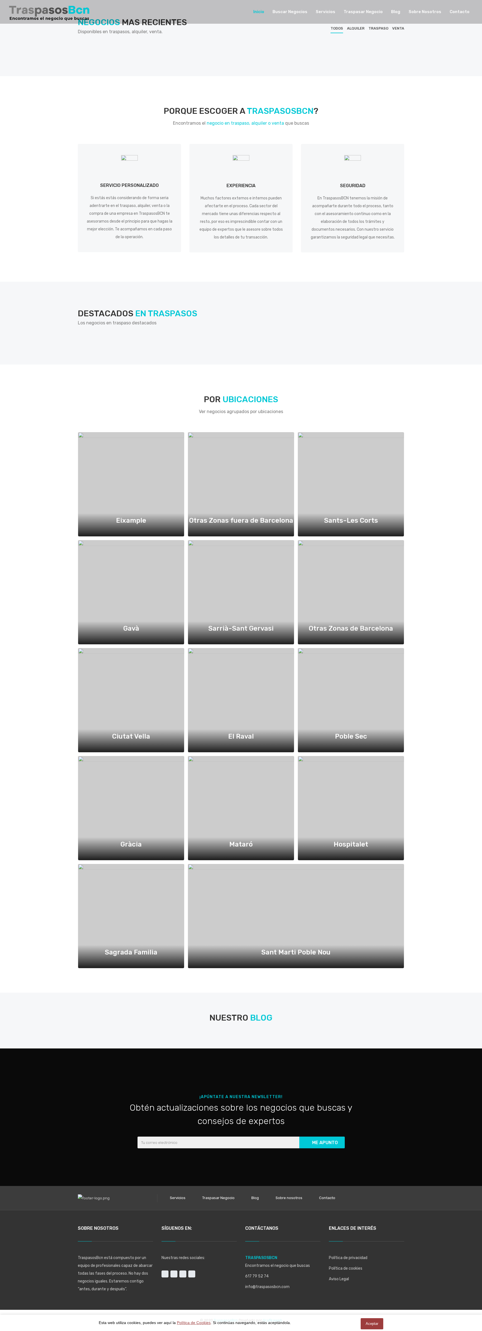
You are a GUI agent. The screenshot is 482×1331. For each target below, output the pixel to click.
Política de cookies (345, 1268)
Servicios (177, 1198)
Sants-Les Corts (351, 520)
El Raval (241, 736)
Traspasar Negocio (218, 1198)
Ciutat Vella (131, 736)
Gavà (131, 628)
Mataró (241, 844)
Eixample (131, 520)
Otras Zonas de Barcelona (351, 628)
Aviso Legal (339, 1279)
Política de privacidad (348, 1257)
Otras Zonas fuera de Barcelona (241, 520)
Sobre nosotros (289, 1198)
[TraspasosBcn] (49, 12)
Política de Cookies (194, 1323)
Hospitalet (351, 844)
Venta (398, 28)
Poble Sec (351, 736)
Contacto (327, 1198)
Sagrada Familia (131, 952)
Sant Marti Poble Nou (296, 952)
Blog (255, 1198)
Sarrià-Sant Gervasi (241, 628)
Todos (337, 28)
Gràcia (131, 844)
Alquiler (356, 28)
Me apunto (325, 1142)
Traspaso (378, 28)
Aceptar (372, 1324)
